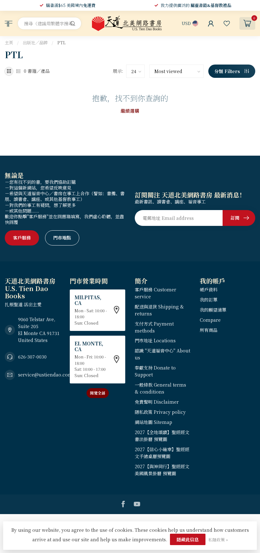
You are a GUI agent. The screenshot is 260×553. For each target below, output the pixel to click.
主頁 (9, 43)
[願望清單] (227, 23)
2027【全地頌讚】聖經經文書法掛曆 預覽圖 (162, 435)
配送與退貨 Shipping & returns (159, 310)
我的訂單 (209, 299)
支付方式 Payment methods (154, 327)
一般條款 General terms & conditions (160, 388)
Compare (210, 320)
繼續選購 (130, 111)
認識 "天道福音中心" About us (162, 354)
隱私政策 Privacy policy (160, 412)
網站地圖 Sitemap (153, 422)
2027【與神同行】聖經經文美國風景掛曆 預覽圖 (162, 469)
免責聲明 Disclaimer (157, 402)
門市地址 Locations (155, 340)
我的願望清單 (213, 310)
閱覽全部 (97, 392)
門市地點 (62, 237)
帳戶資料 (209, 289)
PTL (61, 43)
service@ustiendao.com (45, 374)
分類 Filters (227, 71)
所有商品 (209, 330)
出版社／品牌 (35, 43)
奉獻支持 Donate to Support (155, 371)
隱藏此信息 (188, 539)
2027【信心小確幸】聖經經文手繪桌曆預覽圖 (162, 452)
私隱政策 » (218, 540)
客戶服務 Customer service (155, 293)
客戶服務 (22, 237)
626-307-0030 (32, 356)
